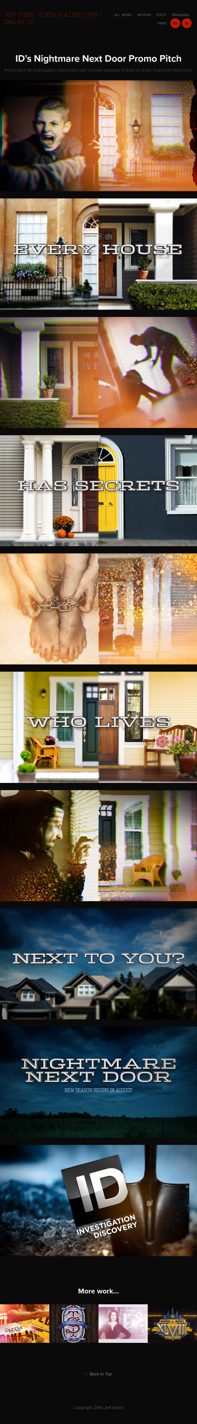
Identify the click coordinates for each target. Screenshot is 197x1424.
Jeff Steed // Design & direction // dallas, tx (53, 18)
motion (144, 14)
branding (180, 14)
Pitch (161, 14)
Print (162, 23)
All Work (123, 14)
